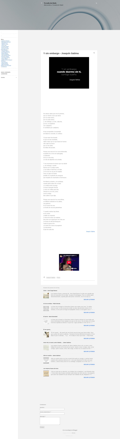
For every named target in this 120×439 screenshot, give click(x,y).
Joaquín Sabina (90, 231)
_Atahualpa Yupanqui (6, 42)
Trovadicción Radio (50, 3)
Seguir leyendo (89, 299)
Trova (58, 277)
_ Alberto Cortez (4, 44)
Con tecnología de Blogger (69, 430)
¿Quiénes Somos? (5, 40)
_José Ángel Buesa (5, 57)
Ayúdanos (3, 61)
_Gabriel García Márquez (6, 59)
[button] (94, 53)
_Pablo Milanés (4, 53)
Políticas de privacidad (6, 65)
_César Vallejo (4, 58)
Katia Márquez (4, 49)
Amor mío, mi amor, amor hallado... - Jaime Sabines (57, 342)
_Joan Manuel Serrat (5, 55)
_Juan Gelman (4, 62)
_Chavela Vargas (5, 46)
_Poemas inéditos (5, 56)
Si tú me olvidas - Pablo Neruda (51, 303)
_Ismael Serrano (4, 47)
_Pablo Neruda (4, 63)
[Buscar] (96, 3)
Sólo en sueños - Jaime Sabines (51, 355)
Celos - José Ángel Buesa (50, 290)
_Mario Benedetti (5, 64)
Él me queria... (47, 329)
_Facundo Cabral (5, 48)
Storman (73, 432)
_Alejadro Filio (4, 43)
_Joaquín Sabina (5, 51)
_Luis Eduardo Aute (5, 52)
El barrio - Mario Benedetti (50, 316)
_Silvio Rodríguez (5, 54)
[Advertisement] (69, 29)
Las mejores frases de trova (50, 368)
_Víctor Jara (3, 45)
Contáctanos (4, 66)
